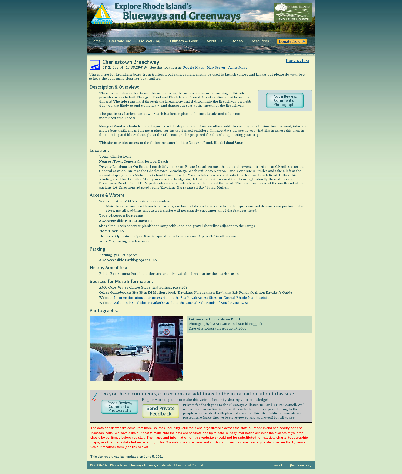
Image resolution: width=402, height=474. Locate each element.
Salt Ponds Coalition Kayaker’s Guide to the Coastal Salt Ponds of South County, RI (181, 303)
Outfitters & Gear (183, 41)
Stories (237, 41)
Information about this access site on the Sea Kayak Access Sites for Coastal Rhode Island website (192, 297)
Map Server (216, 67)
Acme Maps (237, 67)
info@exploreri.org (298, 465)
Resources (259, 41)
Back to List (297, 60)
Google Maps (193, 67)
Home (95, 41)
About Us (214, 41)
